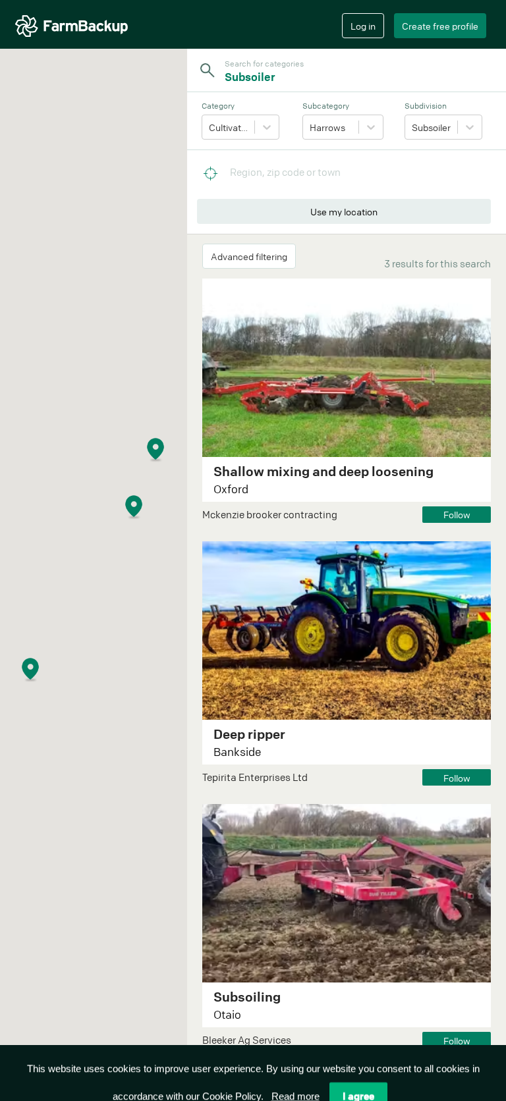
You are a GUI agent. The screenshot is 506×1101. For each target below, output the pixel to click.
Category (218, 106)
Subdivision (426, 106)
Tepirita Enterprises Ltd (255, 777)
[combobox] (349, 77)
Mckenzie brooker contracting (269, 514)
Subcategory (325, 106)
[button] (172, 463)
